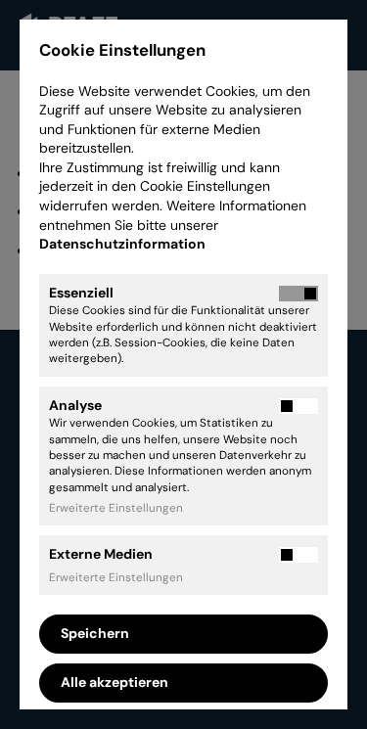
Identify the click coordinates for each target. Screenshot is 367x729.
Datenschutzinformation (123, 243)
